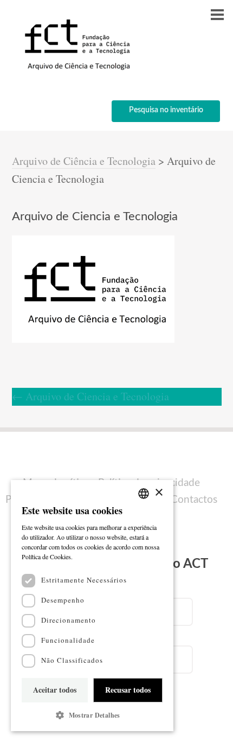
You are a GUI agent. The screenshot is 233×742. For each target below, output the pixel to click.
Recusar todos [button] (128, 689)
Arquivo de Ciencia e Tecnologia (90, 396)
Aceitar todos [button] (54, 689)
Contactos (194, 500)
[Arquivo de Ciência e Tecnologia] (76, 69)
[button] (92, 715)
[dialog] (92, 605)
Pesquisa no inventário (166, 110)
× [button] (158, 493)
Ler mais (86, 556)
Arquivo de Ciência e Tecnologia (84, 160)
